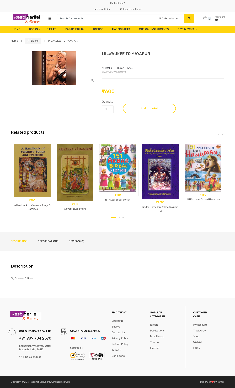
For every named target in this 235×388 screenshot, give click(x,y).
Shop (196, 336)
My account (200, 324)
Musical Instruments (154, 29)
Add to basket (149, 108)
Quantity (107, 101)
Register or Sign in (132, 9)
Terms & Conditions (118, 352)
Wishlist (197, 342)
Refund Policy (120, 344)
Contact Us (119, 332)
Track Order (200, 330)
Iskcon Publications (157, 327)
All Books (33, 40)
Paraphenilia (74, 29)
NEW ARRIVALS (125, 67)
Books (33, 29)
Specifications (48, 241)
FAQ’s (196, 348)
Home (16, 29)
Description (19, 241)
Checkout (117, 320)
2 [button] (119, 217)
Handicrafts (121, 29)
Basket (116, 326)
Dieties (51, 29)
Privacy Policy (120, 338)
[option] (54, 68)
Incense (98, 29)
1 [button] (113, 217)
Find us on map (32, 356)
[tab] (19, 241)
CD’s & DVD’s (186, 29)
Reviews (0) (76, 241)
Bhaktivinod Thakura (157, 339)
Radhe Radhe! (117, 3)
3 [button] (123, 217)
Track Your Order (101, 9)
